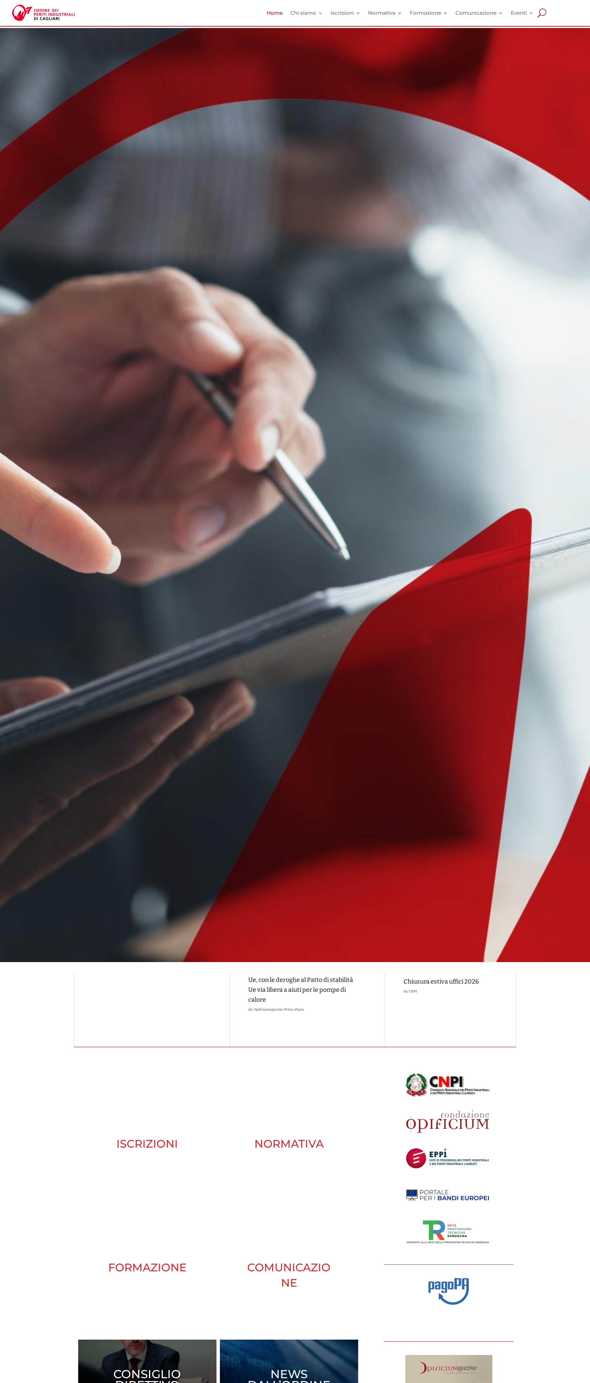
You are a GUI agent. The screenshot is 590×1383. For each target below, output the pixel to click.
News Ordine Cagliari (115, 1015)
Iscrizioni (342, 13)
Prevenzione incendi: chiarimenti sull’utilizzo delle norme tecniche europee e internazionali (139, 993)
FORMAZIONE (147, 1267)
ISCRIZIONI (147, 1143)
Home (275, 13)
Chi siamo (303, 13)
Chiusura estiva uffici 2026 (441, 981)
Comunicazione (475, 13)
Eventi (519, 13)
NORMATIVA (289, 1143)
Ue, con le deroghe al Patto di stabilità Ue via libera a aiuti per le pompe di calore (300, 989)
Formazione (425, 13)
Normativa (381, 13)
